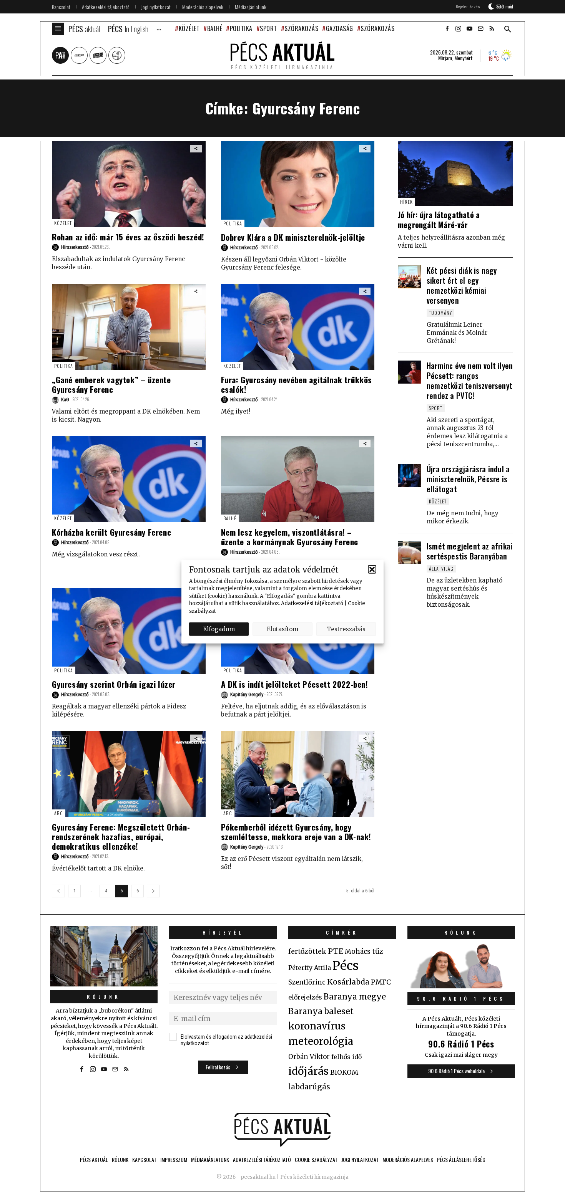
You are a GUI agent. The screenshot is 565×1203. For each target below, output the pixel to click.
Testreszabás (346, 628)
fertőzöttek (307, 951)
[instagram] (458, 28)
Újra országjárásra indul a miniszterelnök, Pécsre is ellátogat (468, 479)
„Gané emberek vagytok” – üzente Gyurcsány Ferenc (111, 384)
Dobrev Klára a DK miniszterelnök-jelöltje (293, 237)
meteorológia (320, 1041)
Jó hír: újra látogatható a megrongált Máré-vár (439, 219)
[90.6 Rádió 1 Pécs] (461, 986)
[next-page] (153, 891)
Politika (241, 28)
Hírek (406, 202)
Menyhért (463, 58)
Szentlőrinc (307, 982)
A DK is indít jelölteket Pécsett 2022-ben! (294, 684)
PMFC (381, 982)
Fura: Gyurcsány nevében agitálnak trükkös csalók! (296, 384)
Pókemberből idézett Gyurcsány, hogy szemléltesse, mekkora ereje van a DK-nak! (296, 831)
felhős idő (346, 1057)
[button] (372, 569)
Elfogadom (219, 628)
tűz (377, 951)
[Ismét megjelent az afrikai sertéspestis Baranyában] (409, 552)
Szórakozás (301, 28)
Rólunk (104, 996)
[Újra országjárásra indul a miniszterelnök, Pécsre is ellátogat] (409, 475)
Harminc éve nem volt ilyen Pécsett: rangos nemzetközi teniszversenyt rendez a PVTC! (470, 380)
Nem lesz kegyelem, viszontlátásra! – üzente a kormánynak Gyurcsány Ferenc (290, 537)
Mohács (358, 951)
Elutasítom (282, 628)
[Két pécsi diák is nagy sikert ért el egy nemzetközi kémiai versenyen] (409, 276)
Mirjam (445, 58)
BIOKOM (344, 1072)
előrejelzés (305, 997)
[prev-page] (58, 891)
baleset (339, 1011)
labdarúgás (309, 1086)
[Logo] (282, 1130)
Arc (58, 813)
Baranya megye (355, 997)
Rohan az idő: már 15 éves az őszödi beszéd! (128, 237)
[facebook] (447, 28)
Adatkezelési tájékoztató (312, 603)
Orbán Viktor (309, 1057)
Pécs (345, 966)
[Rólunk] (104, 956)
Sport (268, 28)
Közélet (189, 28)
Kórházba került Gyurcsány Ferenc (111, 532)
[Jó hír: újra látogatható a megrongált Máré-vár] (455, 173)
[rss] (491, 28)
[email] (480, 28)
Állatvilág (441, 568)
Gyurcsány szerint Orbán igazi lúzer (114, 684)
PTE (335, 951)
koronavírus (317, 1026)
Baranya (305, 1011)
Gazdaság (339, 28)
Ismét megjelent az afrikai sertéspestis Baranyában (469, 551)
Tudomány (440, 312)
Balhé (214, 28)
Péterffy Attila (309, 967)
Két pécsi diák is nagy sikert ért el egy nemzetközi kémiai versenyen (462, 285)
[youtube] (469, 28)
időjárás (308, 1071)
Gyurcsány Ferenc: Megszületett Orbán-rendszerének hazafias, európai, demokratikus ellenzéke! (121, 836)
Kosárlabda (348, 981)
